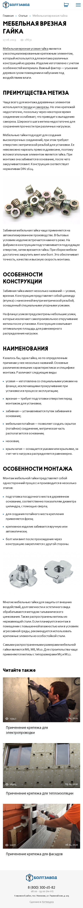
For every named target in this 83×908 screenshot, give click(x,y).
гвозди (27, 107)
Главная (8, 15)
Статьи (23, 15)
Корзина (66, 5)
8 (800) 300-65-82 (41, 887)
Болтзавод (16, 4)
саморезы (42, 107)
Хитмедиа (48, 902)
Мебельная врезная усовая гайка (25, 48)
